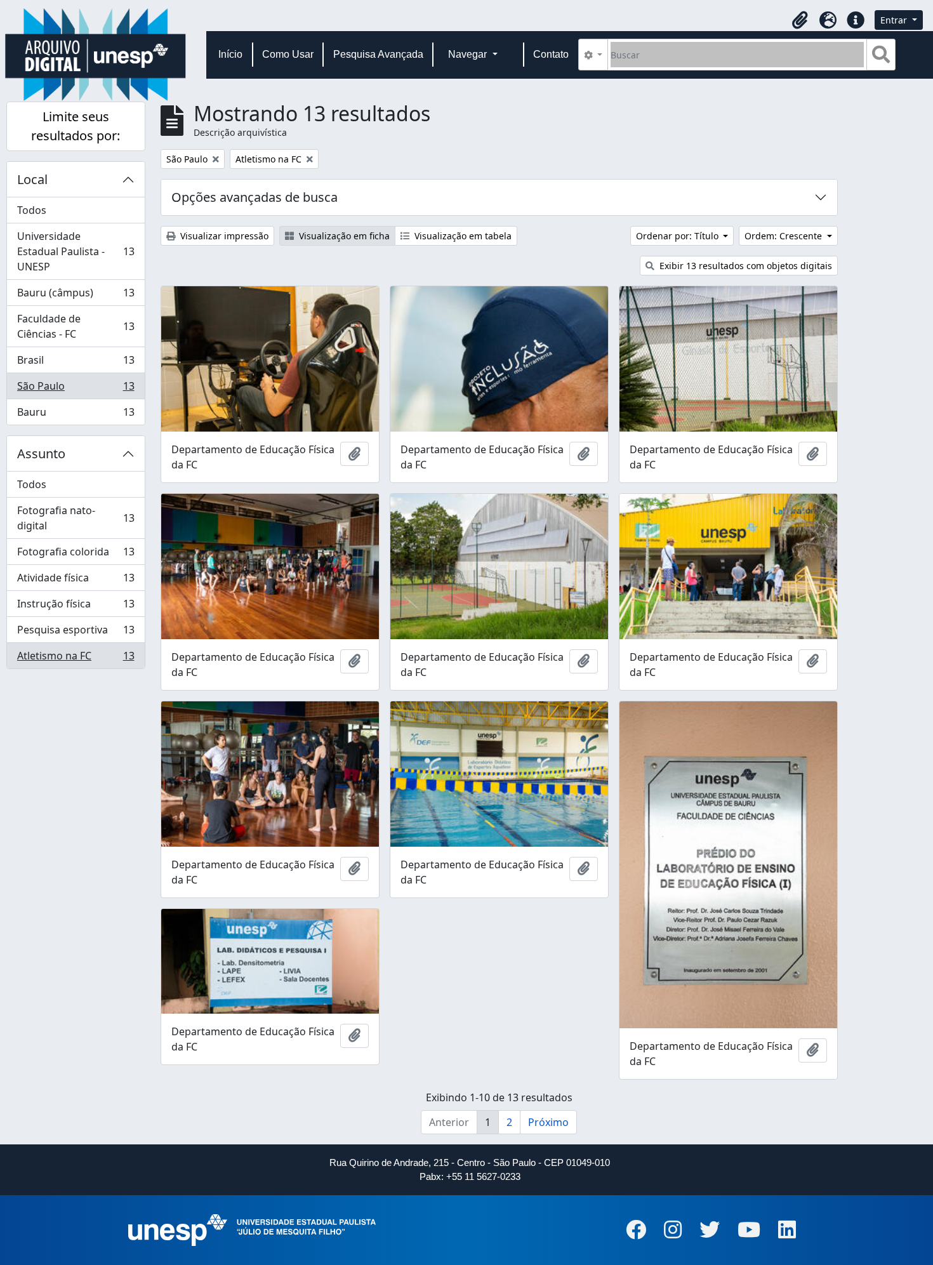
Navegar (468, 54)
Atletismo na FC (76, 658)
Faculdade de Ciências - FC (76, 326)
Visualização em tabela (462, 236)
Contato (551, 54)
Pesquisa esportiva (76, 633)
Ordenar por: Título (678, 236)
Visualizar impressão (223, 236)
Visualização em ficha (343, 236)
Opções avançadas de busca (254, 197)
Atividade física (76, 581)
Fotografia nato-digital (76, 518)
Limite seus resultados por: (75, 126)
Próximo (548, 1122)
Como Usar (288, 54)
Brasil (76, 363)
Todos (31, 210)
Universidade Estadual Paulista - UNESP (76, 251)
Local (32, 179)
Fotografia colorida (76, 555)
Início (230, 54)
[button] (800, 20)
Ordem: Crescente (784, 236)
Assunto (41, 453)
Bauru (76, 415)
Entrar (895, 20)
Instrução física (76, 607)
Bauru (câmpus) (76, 296)
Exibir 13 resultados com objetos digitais (744, 266)
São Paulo (76, 389)
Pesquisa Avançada (378, 54)
